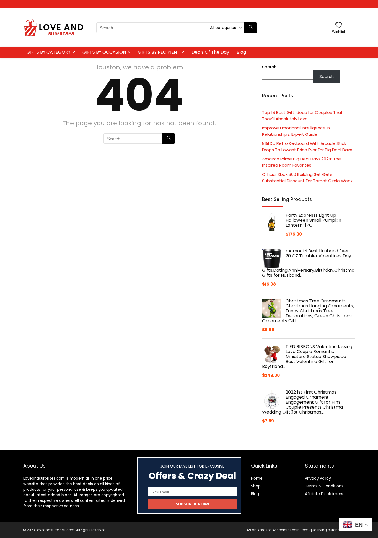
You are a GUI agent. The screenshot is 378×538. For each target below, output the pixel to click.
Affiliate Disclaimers (324, 494)
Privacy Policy (318, 478)
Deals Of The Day (210, 52)
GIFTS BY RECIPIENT (159, 52)
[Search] (250, 27)
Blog (241, 52)
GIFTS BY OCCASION (104, 52)
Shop (256, 486)
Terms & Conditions (324, 486)
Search (269, 67)
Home (257, 478)
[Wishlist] (338, 25)
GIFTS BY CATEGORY (49, 52)
